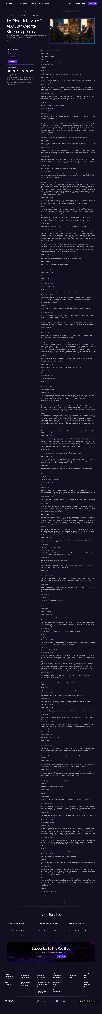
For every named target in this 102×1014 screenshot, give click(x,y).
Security (86, 982)
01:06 (51, 108)
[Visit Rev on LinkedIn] (57, 1001)
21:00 (51, 854)
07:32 (47, 320)
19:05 (47, 783)
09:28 (51, 403)
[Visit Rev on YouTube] (64, 1001)
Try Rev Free (92, 3)
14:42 (47, 584)
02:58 (47, 165)
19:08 (51, 789)
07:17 (51, 312)
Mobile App (7, 986)
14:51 (51, 592)
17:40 (51, 721)
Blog (54, 973)
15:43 (47, 647)
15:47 (51, 652)
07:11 (47, 305)
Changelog (72, 979)
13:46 (51, 537)
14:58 (47, 608)
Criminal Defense (41, 975)
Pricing (6, 989)
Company (86, 973)
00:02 (51, 53)
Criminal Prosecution (41, 973)
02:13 (47, 147)
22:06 (47, 888)
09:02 (47, 370)
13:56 (51, 550)
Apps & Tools (56, 989)
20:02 (47, 825)
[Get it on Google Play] (93, 1001)
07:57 (51, 340)
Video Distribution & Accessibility (41, 992)
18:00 (51, 745)
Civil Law (39, 979)
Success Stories (56, 982)
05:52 (43, 243)
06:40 (51, 272)
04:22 (43, 206)
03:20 (47, 180)
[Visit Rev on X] (45, 1001)
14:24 (47, 570)
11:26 (47, 449)
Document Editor (9, 976)
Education (39, 989)
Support (86, 986)
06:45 (47, 289)
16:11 (43, 661)
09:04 (47, 381)
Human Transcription (26, 973)
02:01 (47, 135)
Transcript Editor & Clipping (9, 982)
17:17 (51, 707)
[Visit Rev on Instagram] (51, 1001)
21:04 (47, 859)
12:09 (51, 482)
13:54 (47, 544)
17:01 (51, 692)
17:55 (51, 734)
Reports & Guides (57, 975)
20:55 (47, 848)
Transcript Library (57, 979)
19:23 (51, 803)
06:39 (47, 267)
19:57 (51, 820)
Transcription (44, 10)
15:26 (51, 640)
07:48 (47, 332)
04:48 (43, 215)
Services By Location (57, 991)
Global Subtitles (24, 985)
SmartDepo (23, 988)
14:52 (47, 597)
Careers (86, 975)
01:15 (51, 121)
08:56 (51, 364)
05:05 (47, 223)
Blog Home (19, 10)
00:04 (47, 59)
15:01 (51, 614)
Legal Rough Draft (25, 977)
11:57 (47, 465)
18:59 (51, 778)
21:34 (43, 877)
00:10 (47, 70)
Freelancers (87, 984)
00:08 (51, 64)
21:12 (51, 866)
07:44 (51, 327)
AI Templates (8, 984)
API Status (71, 977)
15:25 (47, 634)
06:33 (51, 261)
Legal (25, 10)
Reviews (55, 986)
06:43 (47, 278)
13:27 (47, 526)
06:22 (47, 254)
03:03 (51, 171)
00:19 (51, 77)
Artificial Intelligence (34, 10)
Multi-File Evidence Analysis (9, 973)
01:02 (47, 102)
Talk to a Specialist (80, 3)
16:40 (47, 672)
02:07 (51, 140)
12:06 (47, 476)
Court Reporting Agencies (43, 982)
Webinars (55, 984)
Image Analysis (8, 978)
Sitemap (91, 1010)
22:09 (51, 894)
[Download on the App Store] (83, 1001)
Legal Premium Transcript (27, 979)
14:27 (51, 575)
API (70, 973)
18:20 (51, 760)
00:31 (47, 84)
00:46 (51, 93)
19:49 (47, 812)
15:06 (47, 619)
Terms (71, 1010)
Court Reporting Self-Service (26, 983)
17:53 (47, 729)
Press (85, 977)
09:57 (43, 413)
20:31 (51, 837)
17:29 (47, 714)
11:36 (51, 456)
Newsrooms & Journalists (43, 986)
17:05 (47, 698)
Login (96, 1010)
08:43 (47, 355)
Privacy (76, 1010)
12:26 (51, 496)
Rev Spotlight (53, 10)
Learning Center (56, 977)
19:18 (47, 796)
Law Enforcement (41, 977)
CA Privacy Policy (83, 1010)
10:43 (51, 435)
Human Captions (25, 975)
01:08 (47, 113)
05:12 (51, 229)
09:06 (51, 386)
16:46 (51, 680)
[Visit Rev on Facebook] (38, 1001)
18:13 (47, 753)
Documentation (73, 975)
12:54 (51, 514)
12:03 (51, 471)
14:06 (47, 557)
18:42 (47, 769)
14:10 (51, 563)
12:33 (47, 504)
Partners (86, 979)
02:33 (51, 156)
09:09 (47, 392)
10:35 (47, 428)
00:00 (47, 48)
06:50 (51, 295)
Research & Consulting (42, 984)
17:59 (47, 740)
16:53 (47, 687)
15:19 (51, 628)
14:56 (51, 603)
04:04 (51, 197)
